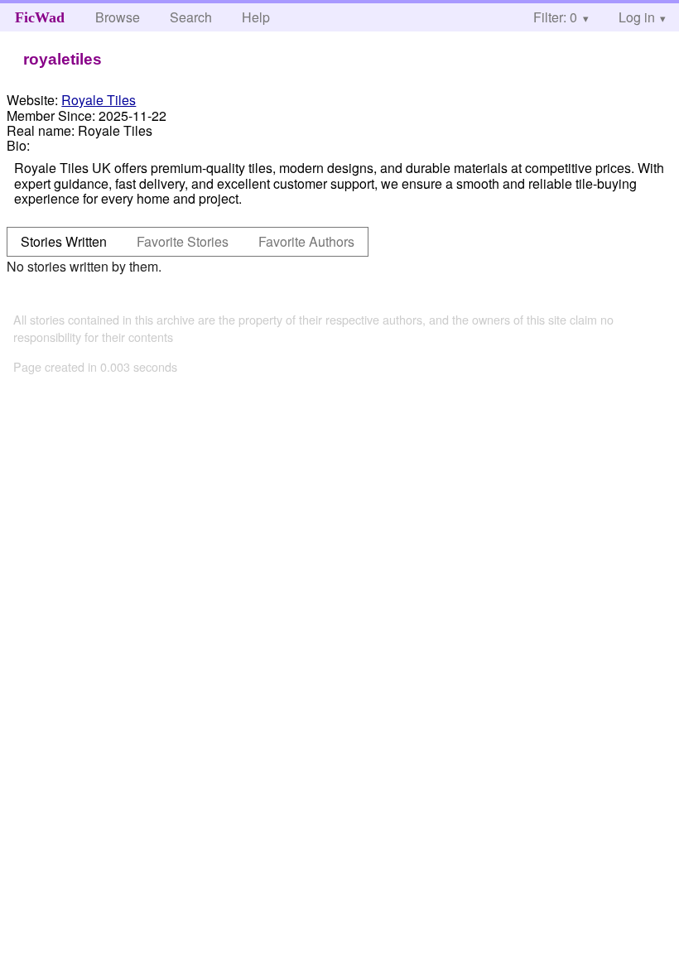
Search (191, 16)
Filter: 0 (555, 16)
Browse (117, 16)
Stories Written (64, 241)
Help (256, 16)
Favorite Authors (306, 241)
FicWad (40, 17)
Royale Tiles (98, 99)
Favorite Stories (183, 241)
